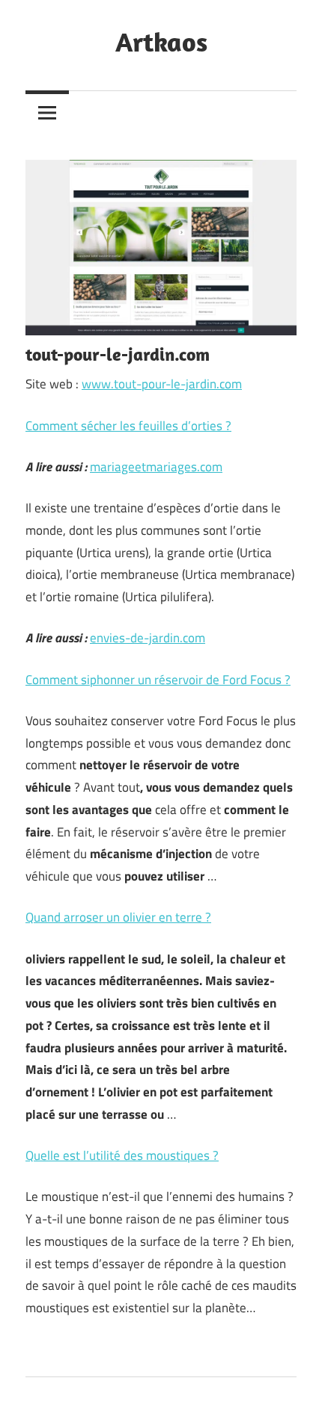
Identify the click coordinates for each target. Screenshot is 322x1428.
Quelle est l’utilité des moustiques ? (122, 1155)
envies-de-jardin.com (147, 638)
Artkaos (161, 41)
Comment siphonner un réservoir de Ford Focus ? (158, 679)
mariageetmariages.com (156, 466)
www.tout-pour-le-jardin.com (162, 384)
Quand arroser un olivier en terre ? (118, 917)
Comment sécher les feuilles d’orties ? (128, 425)
